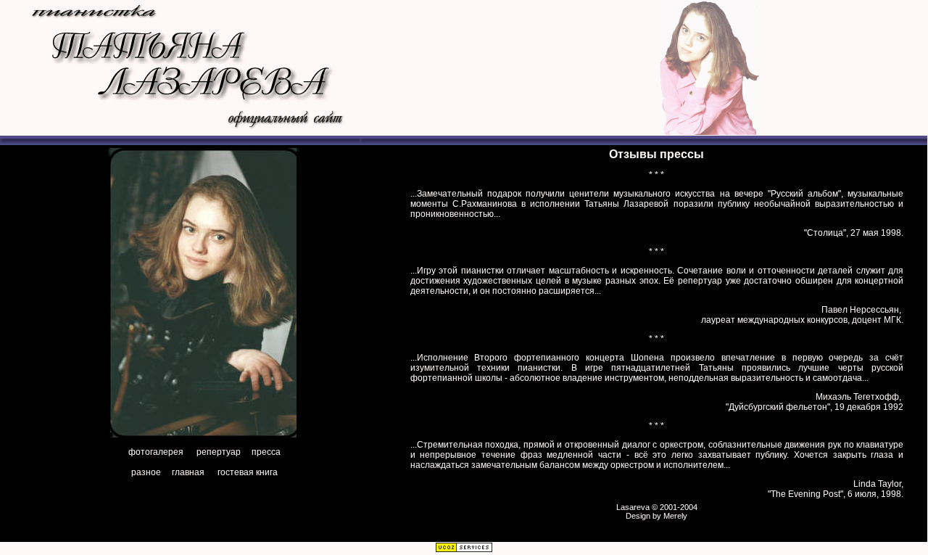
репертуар (218, 452)
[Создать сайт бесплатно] (464, 550)
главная (188, 472)
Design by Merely (656, 515)
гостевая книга (248, 472)
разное (146, 472)
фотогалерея (155, 452)
